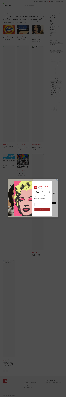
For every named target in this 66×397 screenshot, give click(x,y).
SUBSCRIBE (42, 209)
